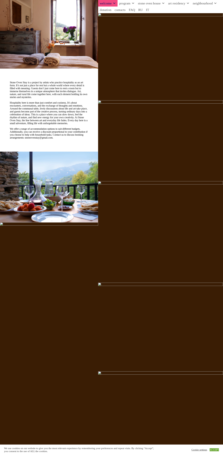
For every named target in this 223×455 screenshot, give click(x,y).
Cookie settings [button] (199, 449)
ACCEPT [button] (214, 449)
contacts (120, 10)
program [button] (124, 3)
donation (105, 10)
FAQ (132, 10)
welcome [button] (106, 3)
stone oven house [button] (149, 3)
